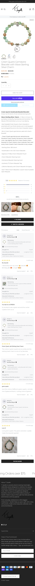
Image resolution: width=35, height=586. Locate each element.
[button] (17, 184)
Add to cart (17, 93)
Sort (18, 230)
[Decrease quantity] (2, 85)
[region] (17, 207)
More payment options (17, 102)
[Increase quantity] (9, 85)
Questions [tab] (14, 215)
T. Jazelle (6, 76)
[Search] (5, 9)
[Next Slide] (32, 207)
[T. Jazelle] (17, 9)
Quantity (4, 82)
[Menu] (2, 9)
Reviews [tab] (5, 215)
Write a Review (21, 224)
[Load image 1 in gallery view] (17, 35)
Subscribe (17, 556)
